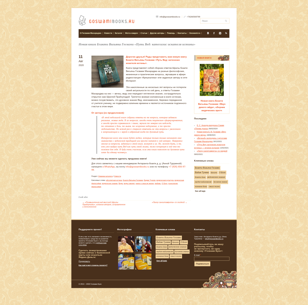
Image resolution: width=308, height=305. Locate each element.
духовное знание (220, 182)
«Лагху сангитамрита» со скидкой (169, 202)
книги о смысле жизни (145, 183)
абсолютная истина (114, 180)
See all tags (200, 191)
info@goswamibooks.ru (137, 166)
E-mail (197, 255)
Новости (108, 33)
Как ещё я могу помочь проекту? (93, 265)
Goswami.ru (194, 33)
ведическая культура (165, 180)
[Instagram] (220, 34)
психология (173, 183)
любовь (158, 183)
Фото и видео (131, 33)
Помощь (171, 33)
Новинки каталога (105, 176)
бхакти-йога (200, 177)
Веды (121, 183)
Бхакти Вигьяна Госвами (133, 180)
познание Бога (201, 186)
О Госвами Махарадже (90, 33)
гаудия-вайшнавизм (203, 182)
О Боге (164, 183)
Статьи (143, 33)
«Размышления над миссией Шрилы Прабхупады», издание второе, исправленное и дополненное (103, 204)
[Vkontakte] (208, 34)
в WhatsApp (109, 166)
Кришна (214, 172)
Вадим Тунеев (149, 180)
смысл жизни (214, 186)
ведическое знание (110, 183)
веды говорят (129, 183)
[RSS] (226, 34)
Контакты (182, 33)
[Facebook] (214, 34)
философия (96, 187)
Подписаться (202, 264)
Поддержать (84, 261)
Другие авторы (157, 33)
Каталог (118, 33)
